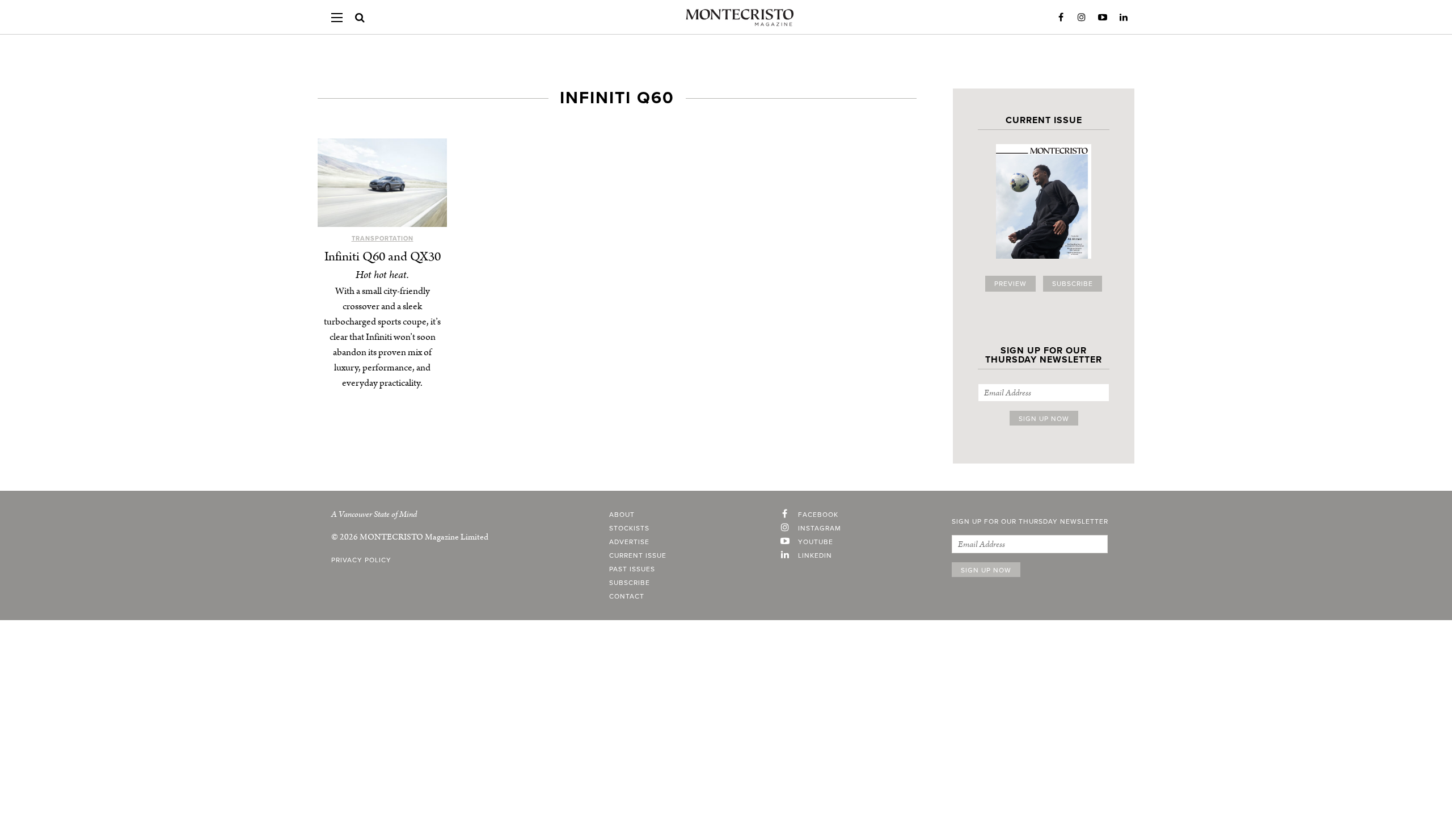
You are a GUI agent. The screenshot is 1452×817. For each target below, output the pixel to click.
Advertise (629, 542)
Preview (1010, 284)
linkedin (815, 555)
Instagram (1082, 17)
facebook (818, 515)
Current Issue (637, 555)
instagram (819, 528)
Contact (626, 596)
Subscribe (1072, 284)
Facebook (1061, 17)
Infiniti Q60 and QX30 (382, 256)
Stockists (629, 528)
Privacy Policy (361, 560)
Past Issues (632, 569)
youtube (815, 542)
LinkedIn (1123, 17)
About (622, 515)
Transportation (382, 238)
